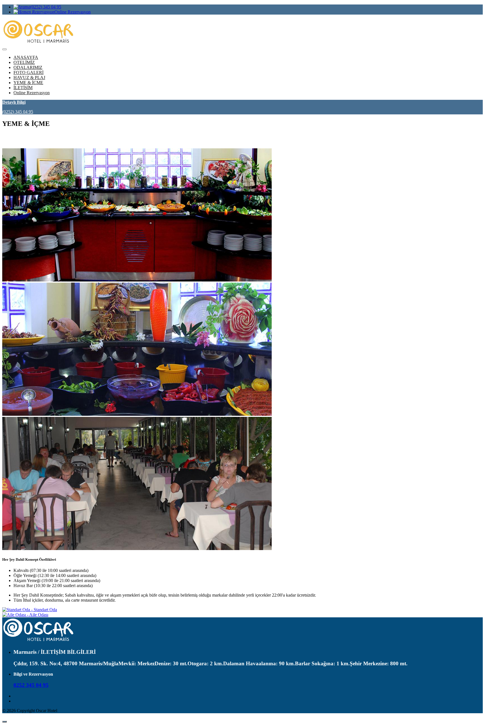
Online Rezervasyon (72, 12)
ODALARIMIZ (27, 67)
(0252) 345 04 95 (45, 6)
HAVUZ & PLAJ (29, 77)
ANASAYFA (25, 57)
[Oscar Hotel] (39, 641)
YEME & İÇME (28, 82)
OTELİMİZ (24, 62)
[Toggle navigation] (4, 49)
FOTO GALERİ (28, 72)
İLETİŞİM (23, 87)
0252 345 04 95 (31, 685)
